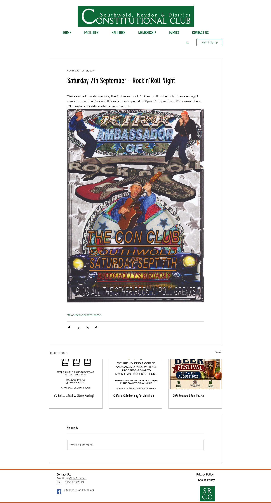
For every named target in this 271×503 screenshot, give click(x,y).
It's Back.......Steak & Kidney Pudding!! (73, 396)
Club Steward (77, 478)
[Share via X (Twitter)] (78, 327)
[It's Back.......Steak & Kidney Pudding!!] (75, 374)
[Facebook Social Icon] (59, 491)
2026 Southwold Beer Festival (188, 396)
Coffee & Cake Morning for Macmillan (133, 396)
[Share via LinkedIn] (87, 327)
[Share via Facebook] (69, 327)
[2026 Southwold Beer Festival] (195, 374)
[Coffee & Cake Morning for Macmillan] (135, 374)
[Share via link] (96, 327)
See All (218, 352)
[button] (187, 42)
